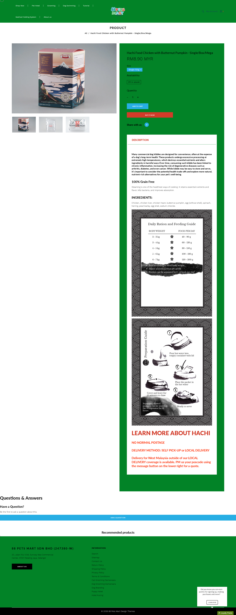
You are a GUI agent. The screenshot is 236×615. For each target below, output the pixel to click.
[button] (215, 613)
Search (95, 554)
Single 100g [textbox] (134, 69)
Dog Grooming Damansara (104, 584)
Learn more (212, 602)
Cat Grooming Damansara (104, 580)
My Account (212, 11)
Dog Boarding (98, 588)
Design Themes (128, 611)
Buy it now (150, 115)
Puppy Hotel (97, 591)
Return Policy (98, 565)
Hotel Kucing (97, 595)
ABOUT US (22, 566)
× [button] (212, 585)
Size (129, 66)
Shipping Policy (99, 569)
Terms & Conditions (101, 576)
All (86, 33)
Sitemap (95, 557)
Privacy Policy (98, 572)
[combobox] (134, 70)
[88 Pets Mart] (118, 11)
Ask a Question (118, 518)
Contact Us (97, 561)
